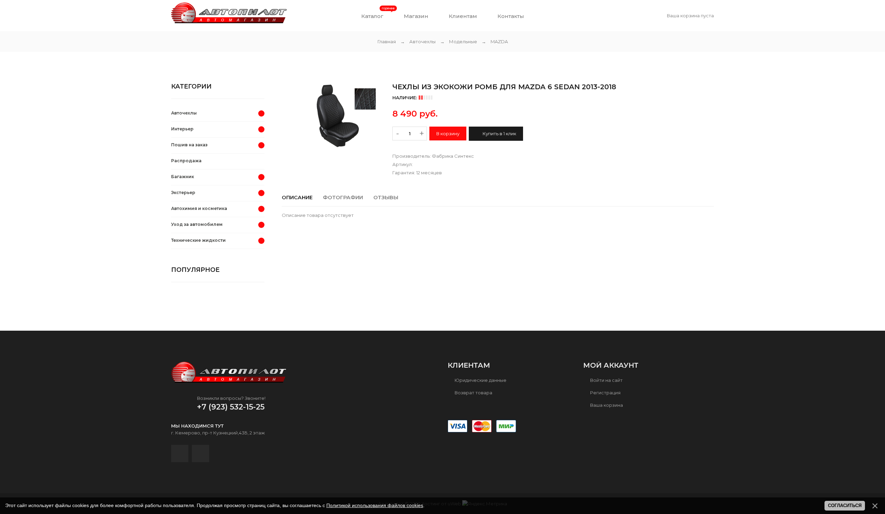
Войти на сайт (606, 380)
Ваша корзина (606, 405)
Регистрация (605, 392)
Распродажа (186, 160)
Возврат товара (473, 392)
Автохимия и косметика (199, 208)
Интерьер (182, 128)
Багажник (182, 176)
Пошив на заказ (189, 144)
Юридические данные (480, 380)
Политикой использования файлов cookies (374, 505)
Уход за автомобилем (197, 224)
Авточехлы (184, 113)
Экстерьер (183, 192)
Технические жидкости (198, 240)
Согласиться (844, 505)
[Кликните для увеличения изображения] (332, 116)
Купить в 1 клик (499, 133)
